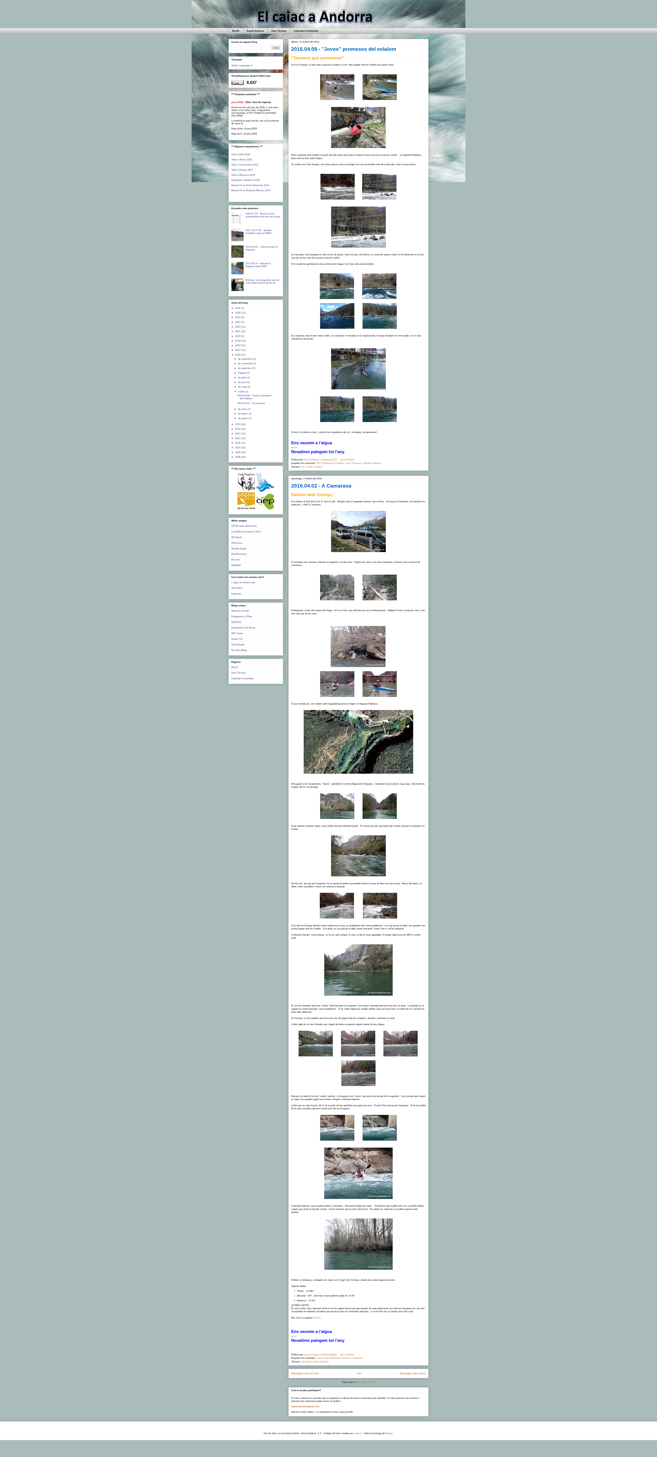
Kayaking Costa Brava (243, 627)
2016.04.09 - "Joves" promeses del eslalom (343, 49)
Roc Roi (235, 559)
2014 (238, 428)
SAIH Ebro (237, 588)
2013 (238, 433)
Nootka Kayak (238, 548)
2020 (238, 336)
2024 (238, 317)
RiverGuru (236, 542)
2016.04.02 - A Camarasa (321, 486)
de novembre (245, 363)
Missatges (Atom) (366, 1382)
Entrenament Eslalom (333, 463)
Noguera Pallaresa (372, 463)
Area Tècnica (278, 30)
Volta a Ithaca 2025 (241, 159)
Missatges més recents (305, 1373)
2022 (238, 326)
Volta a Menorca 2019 (243, 175)
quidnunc (358, 1433)
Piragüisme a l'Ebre (241, 616)
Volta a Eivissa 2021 (242, 169)
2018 (238, 345)
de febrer (243, 413)
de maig (242, 386)
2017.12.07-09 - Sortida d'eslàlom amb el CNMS (259, 231)
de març (243, 409)
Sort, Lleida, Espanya (312, 466)
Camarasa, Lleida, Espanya (314, 1361)
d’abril (241, 391)
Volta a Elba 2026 (240, 154)
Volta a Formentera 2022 (244, 164)
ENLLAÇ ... (319, 1318)
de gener (243, 418)
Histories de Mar (240, 610)
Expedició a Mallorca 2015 (245, 180)
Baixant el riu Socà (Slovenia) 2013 (250, 185)
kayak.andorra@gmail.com (305, 1406)
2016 (238, 354)
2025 (238, 312)
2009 (238, 452)
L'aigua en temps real (243, 582)
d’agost (242, 372)
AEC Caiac (237, 633)
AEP (319, 463)
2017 (238, 350)
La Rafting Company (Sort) (245, 531)
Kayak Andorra (255, 30)
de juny (242, 382)
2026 (238, 308)
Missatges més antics (413, 1373)
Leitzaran (236, 593)
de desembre (245, 358)
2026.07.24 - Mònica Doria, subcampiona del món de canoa (263, 215)
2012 (238, 438)
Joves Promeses (353, 463)
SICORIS (236, 622)
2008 (238, 457)
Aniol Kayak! (238, 644)
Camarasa (357, 1358)
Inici (359, 1373)
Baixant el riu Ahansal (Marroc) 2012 (251, 190)
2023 (238, 322)
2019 (238, 340)
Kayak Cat (236, 638)
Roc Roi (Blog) (239, 650)
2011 (238, 443)
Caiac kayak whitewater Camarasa (334, 1358)
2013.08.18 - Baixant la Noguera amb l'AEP (258, 265)
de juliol (242, 377)
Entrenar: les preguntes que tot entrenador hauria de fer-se (262, 281)
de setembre (245, 368)
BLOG (235, 30)
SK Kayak (236, 537)
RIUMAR (236, 565)
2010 (238, 447)
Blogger (389, 1433)
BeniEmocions (239, 554)
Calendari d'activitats (306, 30)
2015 (238, 424)
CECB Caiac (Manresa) (244, 526)
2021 (238, 331)
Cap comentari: (347, 459)
